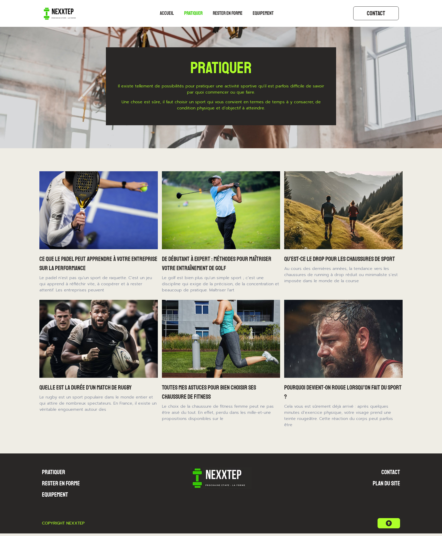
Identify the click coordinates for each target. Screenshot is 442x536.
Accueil (167, 13)
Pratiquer (193, 13)
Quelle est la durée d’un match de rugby (85, 387)
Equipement (263, 13)
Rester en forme (227, 13)
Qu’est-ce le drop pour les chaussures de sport (339, 259)
